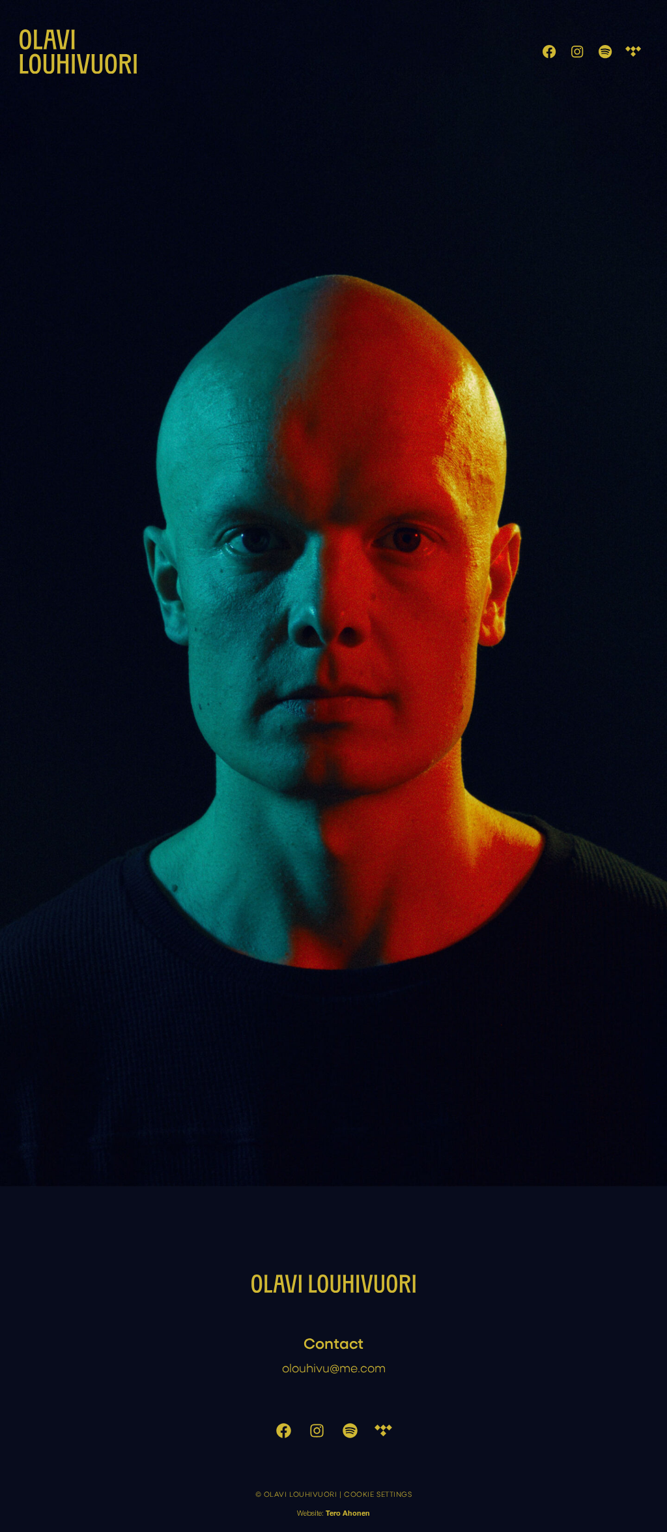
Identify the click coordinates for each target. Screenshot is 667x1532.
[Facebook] (548, 51)
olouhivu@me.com (334, 1367)
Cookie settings (378, 1494)
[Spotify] (605, 51)
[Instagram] (577, 51)
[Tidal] (633, 51)
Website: (333, 1514)
